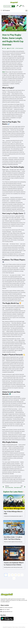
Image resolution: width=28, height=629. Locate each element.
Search (13, 6)
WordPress (23, 627)
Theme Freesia (15, 627)
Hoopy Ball (5, 627)
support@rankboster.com (6, 611)
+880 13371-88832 (5, 609)
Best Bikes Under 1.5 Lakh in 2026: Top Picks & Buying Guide (13, 539)
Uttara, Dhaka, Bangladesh (7, 607)
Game (5, 48)
